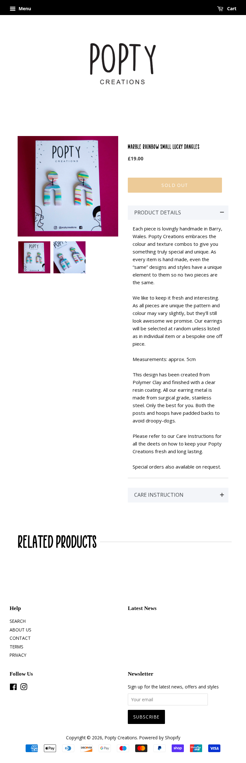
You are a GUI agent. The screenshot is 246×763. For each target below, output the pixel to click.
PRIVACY (18, 655)
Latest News (142, 608)
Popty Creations (121, 738)
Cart (231, 8)
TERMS (16, 647)
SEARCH (18, 621)
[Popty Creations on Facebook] (13, 688)
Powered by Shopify (159, 738)
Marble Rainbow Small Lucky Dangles (164, 146)
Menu (24, 8)
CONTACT (20, 638)
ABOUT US (20, 630)
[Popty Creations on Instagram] (23, 688)
